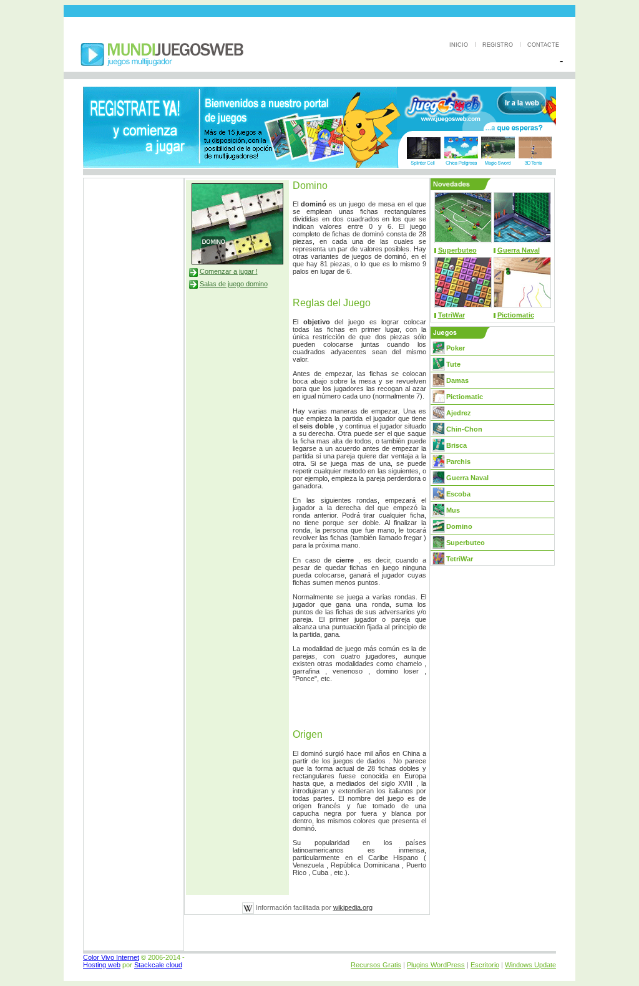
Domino (459, 526)
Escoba (458, 494)
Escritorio (485, 965)
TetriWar (451, 315)
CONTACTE (543, 45)
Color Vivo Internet (111, 957)
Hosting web (101, 965)
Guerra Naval (518, 250)
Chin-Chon (464, 429)
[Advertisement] (319, 11)
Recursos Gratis (376, 965)
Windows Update (530, 965)
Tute (453, 364)
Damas (457, 380)
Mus (453, 510)
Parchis (458, 461)
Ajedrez (458, 413)
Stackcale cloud (158, 965)
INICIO (459, 45)
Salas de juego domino (234, 284)
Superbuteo (457, 250)
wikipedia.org (353, 907)
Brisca (456, 445)
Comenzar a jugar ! (229, 271)
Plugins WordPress (436, 965)
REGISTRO (498, 45)
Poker (455, 348)
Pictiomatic (515, 315)
